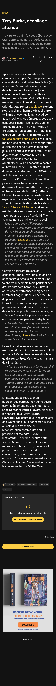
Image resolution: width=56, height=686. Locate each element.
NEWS (5, 13)
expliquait (24, 239)
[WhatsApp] (39, 57)
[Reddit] (51, 57)
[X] (41, 62)
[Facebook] (33, 57)
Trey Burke (44, 484)
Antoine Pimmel (16, 58)
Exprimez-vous (28, 547)
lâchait (25, 335)
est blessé (35, 106)
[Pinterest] (45, 57)
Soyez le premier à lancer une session (28, 519)
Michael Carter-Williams (27, 484)
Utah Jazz (7, 489)
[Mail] (35, 62)
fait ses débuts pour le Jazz (19, 139)
